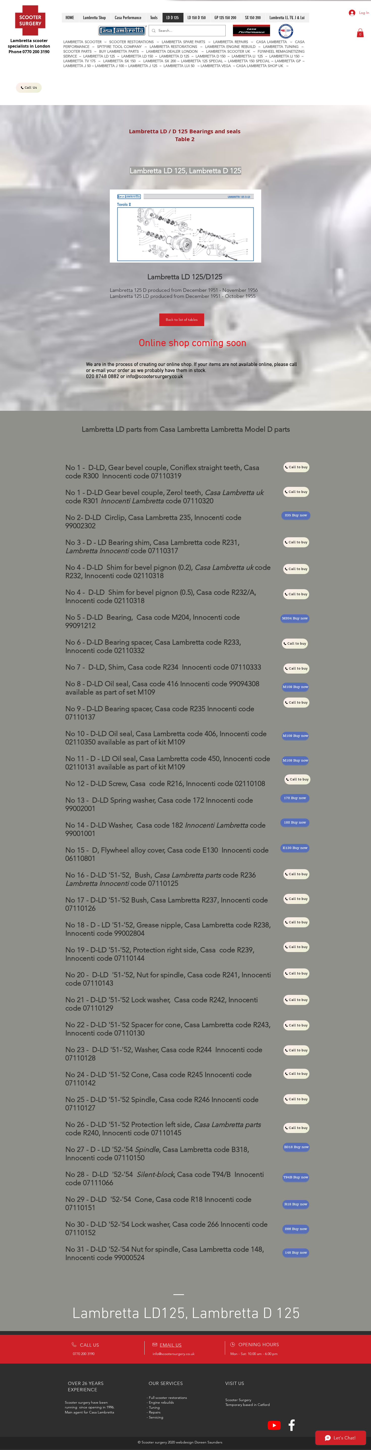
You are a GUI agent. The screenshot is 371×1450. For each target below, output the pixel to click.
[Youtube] (274, 1425)
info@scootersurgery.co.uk (154, 377)
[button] (360, 32)
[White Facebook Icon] (291, 1425)
